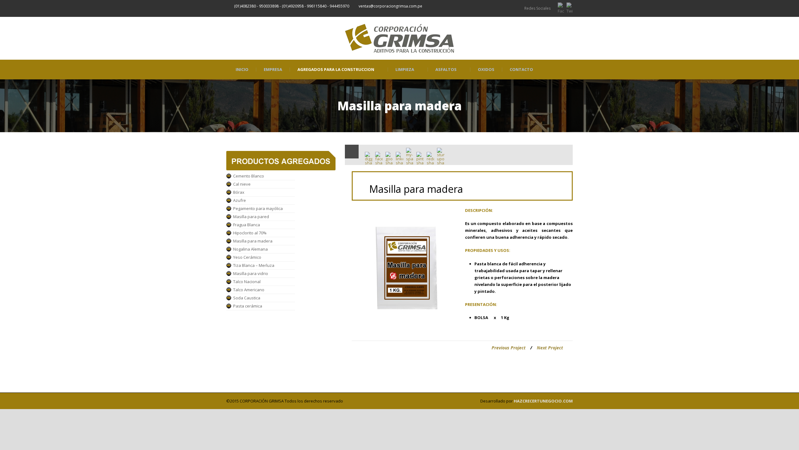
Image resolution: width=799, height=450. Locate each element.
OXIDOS (486, 70)
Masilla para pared (251, 216)
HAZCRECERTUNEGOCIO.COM (543, 401)
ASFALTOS (446, 70)
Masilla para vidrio (250, 273)
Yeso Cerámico (247, 257)
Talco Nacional (247, 281)
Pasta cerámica (247, 306)
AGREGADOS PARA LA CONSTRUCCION (335, 70)
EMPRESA (273, 70)
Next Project (550, 348)
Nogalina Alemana (250, 249)
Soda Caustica (246, 298)
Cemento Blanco (248, 176)
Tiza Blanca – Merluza (253, 265)
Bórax (238, 192)
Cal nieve (242, 184)
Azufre (239, 200)
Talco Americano (248, 289)
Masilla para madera (252, 241)
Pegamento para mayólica (258, 208)
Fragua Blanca (246, 225)
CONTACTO (521, 70)
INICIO (242, 70)
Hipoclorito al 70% (250, 233)
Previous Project (509, 348)
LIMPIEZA (404, 70)
